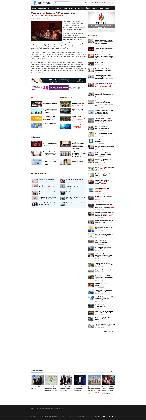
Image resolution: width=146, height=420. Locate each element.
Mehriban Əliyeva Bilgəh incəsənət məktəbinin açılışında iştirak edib (74, 180)
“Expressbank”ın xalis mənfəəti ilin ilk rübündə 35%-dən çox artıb (49, 118)
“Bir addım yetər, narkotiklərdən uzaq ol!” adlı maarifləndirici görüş (105, 325)
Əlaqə (103, 416)
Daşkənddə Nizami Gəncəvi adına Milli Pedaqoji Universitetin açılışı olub (75, 198)
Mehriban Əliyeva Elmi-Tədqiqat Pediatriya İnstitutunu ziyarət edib (47, 180)
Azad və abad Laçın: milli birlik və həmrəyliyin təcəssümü (104, 221)
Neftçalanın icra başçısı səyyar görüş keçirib (104, 168)
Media (107, 8)
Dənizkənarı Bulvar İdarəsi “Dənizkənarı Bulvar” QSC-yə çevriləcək (73, 186)
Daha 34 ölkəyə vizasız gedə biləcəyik (75, 202)
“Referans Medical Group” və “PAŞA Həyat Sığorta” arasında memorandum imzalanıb (50, 162)
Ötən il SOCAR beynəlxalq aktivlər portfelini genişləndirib (104, 235)
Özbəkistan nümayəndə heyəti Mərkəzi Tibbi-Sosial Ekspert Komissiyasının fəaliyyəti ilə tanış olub (79, 154)
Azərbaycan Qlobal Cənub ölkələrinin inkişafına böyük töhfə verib (50, 110)
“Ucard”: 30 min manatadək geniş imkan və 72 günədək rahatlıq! (50, 103)
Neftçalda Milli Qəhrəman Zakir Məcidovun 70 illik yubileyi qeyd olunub (103, 161)
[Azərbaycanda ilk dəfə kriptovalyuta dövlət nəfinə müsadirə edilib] (52, 383)
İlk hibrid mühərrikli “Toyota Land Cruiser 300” (104, 198)
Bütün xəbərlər (108, 331)
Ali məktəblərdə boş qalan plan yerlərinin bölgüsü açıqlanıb (103, 248)
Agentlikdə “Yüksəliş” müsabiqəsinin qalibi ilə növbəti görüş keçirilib (49, 153)
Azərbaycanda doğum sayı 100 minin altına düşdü (48, 185)
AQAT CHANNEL (66, 97)
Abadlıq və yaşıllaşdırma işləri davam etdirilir (105, 318)
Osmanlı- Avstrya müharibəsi (79, 119)
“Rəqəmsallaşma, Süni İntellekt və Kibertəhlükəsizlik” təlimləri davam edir (104, 277)
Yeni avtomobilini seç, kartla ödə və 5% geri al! (78, 110)
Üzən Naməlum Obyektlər (79, 126)
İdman (88, 8)
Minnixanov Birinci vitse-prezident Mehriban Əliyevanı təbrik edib (104, 312)
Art (75, 8)
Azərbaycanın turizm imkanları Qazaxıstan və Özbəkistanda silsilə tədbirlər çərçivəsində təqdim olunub (78, 145)
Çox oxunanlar (37, 371)
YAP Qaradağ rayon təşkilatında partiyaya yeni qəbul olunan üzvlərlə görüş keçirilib (104, 94)
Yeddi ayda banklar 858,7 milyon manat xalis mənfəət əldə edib (103, 153)
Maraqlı (101, 8)
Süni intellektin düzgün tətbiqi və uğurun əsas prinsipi (78, 161)
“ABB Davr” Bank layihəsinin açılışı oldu (47, 192)
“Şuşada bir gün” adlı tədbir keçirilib (104, 270)
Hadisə (65, 8)
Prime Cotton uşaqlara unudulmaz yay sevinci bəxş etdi (78, 103)
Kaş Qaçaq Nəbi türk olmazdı (102, 63)
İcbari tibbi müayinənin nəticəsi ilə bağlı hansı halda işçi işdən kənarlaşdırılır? (104, 298)
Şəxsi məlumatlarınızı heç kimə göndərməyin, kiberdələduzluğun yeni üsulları (103, 120)
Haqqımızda (97, 416)
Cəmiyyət (50, 8)
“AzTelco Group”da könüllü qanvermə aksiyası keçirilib (102, 127)
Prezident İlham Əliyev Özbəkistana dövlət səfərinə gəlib (47, 203)
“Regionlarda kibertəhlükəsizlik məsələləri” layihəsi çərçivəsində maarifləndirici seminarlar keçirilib (104, 77)
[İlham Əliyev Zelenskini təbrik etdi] (37, 382)
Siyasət (34, 8)
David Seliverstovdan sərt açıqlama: (104, 86)
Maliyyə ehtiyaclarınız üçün (104, 190)
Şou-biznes (81, 8)
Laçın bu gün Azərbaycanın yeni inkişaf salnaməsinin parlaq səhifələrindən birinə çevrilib (104, 206)
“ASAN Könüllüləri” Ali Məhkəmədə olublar (104, 284)
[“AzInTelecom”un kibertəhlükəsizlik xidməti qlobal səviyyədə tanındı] (80, 384)
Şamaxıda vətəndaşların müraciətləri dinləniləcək (104, 140)
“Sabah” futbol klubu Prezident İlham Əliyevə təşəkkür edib (105, 305)
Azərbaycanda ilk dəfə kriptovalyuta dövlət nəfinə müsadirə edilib (47, 198)
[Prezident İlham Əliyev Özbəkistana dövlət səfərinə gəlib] (66, 383)
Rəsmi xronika (42, 8)
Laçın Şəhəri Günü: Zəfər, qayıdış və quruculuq (104, 227)
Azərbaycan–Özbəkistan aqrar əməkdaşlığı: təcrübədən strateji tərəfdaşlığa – (103, 182)
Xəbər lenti (92, 35)
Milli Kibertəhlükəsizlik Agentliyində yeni (104, 147)
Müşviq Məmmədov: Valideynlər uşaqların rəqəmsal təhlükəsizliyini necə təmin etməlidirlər (104, 41)
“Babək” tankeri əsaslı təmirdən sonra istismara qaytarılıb (103, 291)
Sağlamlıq (94, 8)
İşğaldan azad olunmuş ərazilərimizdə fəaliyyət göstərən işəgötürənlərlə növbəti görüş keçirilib (103, 256)
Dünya (70, 8)
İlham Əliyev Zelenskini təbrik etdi (74, 191)
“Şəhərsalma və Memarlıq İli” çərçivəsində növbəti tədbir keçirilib (104, 264)
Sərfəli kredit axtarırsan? (49, 123)
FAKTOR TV (37, 97)
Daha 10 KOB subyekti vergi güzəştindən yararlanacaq (102, 241)
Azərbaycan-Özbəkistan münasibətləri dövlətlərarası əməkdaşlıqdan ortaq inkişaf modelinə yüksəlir (105, 214)
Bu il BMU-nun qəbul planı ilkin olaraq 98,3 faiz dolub (103, 174)
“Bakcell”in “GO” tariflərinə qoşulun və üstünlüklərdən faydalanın (50, 143)
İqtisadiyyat (58, 8)
